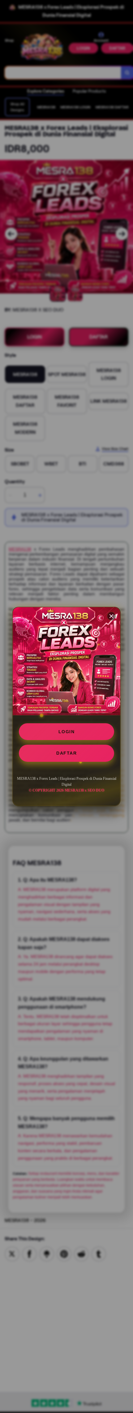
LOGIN (66, 731)
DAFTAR (66, 753)
